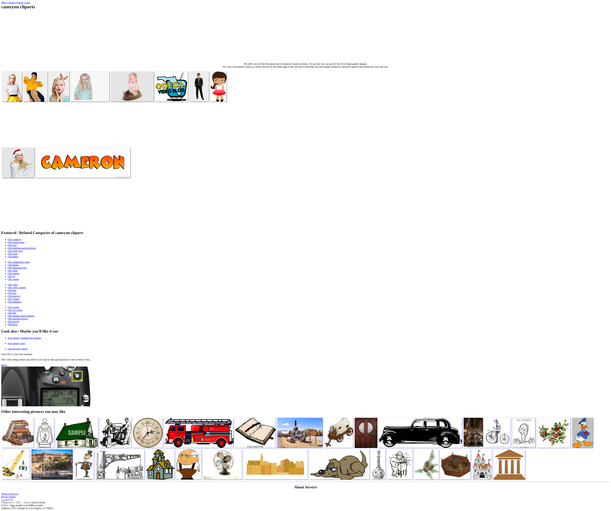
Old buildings (14, 302)
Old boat (12, 293)
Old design (13, 265)
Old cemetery (14, 239)
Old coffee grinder (17, 287)
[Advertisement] (305, 36)
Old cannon (13, 299)
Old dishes (13, 256)
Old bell (12, 313)
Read (4, 365)
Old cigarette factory (18, 318)
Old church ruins (16, 242)
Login (27, 2)
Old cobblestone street (19, 262)
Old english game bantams (21, 316)
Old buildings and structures (22, 248)
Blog (3, 2)
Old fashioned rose (17, 267)
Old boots (13, 253)
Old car (11, 276)
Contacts (11, 2)
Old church (13, 321)
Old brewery (14, 296)
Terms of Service (9, 494)
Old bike (12, 290)
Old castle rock (15, 251)
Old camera (13, 307)
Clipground (16, 501)
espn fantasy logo (16, 343)
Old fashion (13, 273)
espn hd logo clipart (17, 348)
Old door (12, 245)
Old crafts (13, 284)
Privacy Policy (8, 496)
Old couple (13, 279)
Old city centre (15, 310)
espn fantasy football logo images (24, 338)
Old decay (13, 324)
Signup (19, 2)
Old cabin (13, 270)
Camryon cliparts (10, 97)
